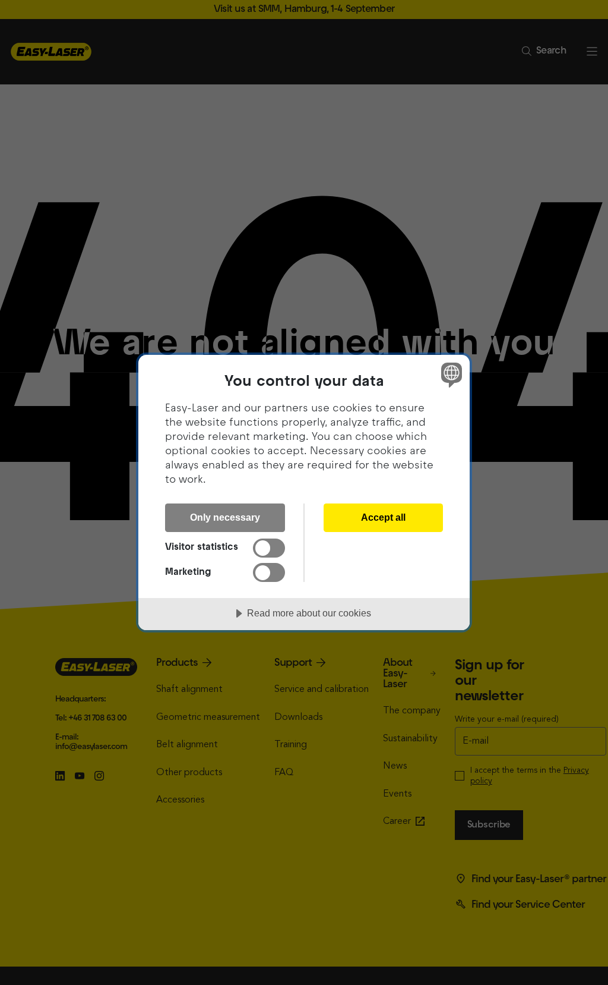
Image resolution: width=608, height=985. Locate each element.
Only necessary (225, 517)
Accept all (383, 517)
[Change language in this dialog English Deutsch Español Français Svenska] (450, 375)
